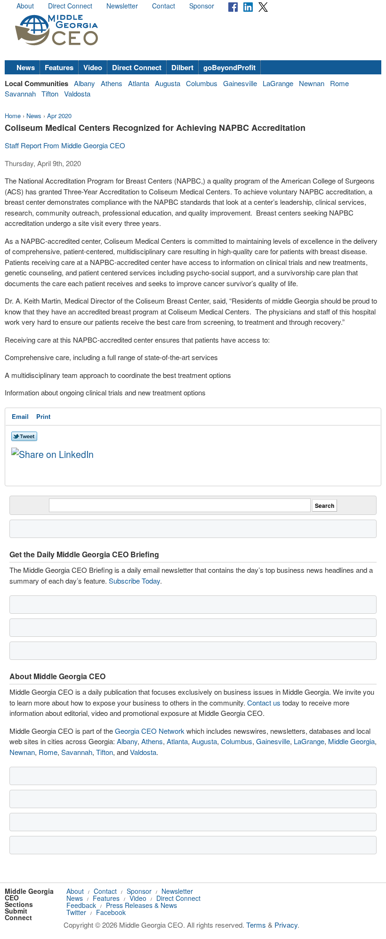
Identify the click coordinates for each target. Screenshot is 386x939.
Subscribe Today (134, 581)
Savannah (20, 93)
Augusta (167, 83)
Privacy (286, 925)
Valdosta (77, 93)
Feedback (81, 905)
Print (43, 416)
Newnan (311, 83)
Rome (339, 83)
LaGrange (278, 83)
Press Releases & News (141, 905)
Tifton (49, 93)
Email (20, 416)
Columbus (201, 83)
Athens (111, 83)
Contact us (264, 702)
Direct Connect (70, 5)
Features (59, 67)
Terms (256, 925)
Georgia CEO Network (150, 731)
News (25, 67)
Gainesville (240, 83)
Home (13, 115)
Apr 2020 (59, 115)
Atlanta (138, 83)
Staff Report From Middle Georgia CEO (65, 145)
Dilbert (182, 67)
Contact (163, 5)
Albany (84, 83)
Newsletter (122, 5)
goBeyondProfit (229, 67)
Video (92, 67)
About (25, 5)
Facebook (111, 912)
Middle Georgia (351, 741)
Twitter (76, 912)
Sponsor (201, 5)
